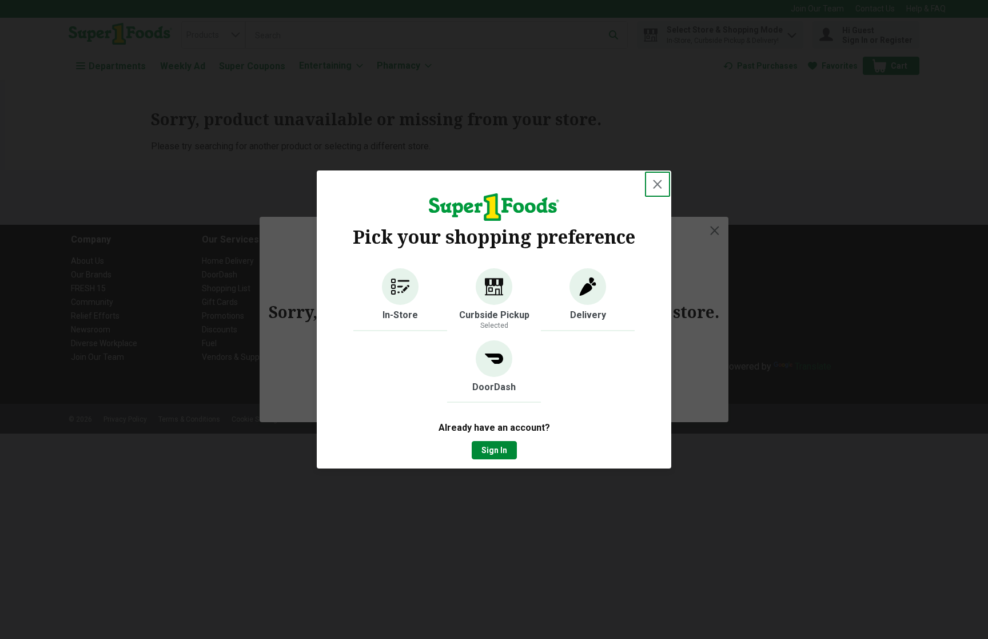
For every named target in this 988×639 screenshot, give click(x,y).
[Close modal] (657, 184)
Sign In (494, 450)
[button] (400, 299)
